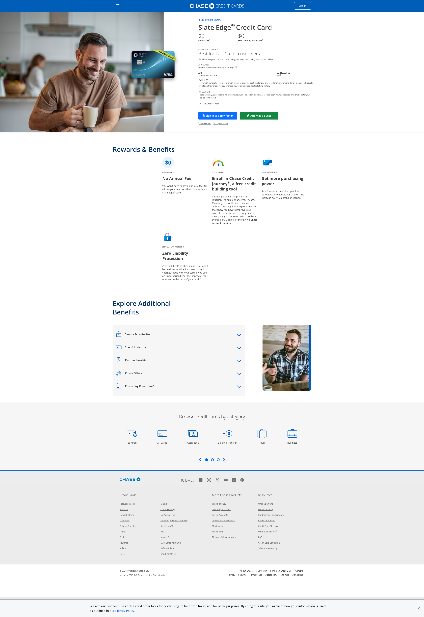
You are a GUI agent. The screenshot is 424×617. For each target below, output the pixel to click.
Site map (285, 574)
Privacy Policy (124, 611)
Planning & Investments (224, 537)
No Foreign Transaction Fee (173, 520)
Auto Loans (217, 531)
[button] (418, 608)
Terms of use (256, 574)
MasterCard (166, 537)
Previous (200, 459)
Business (292, 442)
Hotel (122, 553)
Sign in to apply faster (221, 117)
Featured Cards (127, 503)
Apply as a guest (264, 117)
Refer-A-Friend (167, 548)
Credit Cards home (211, 20)
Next (224, 459)
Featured (132, 442)
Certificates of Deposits (223, 520)
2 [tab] (212, 459)
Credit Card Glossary (268, 525)
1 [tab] (206, 459)
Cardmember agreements (271, 514)
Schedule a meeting (267, 548)
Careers (299, 570)
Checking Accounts (221, 509)
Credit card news (266, 520)
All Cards (162, 442)
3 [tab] (218, 459)
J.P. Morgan (261, 570)
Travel (262, 442)
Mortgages (217, 525)
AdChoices (297, 574)
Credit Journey (219, 503)
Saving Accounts (220, 514)
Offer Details (205, 123)
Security (242, 574)
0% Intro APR (166, 525)
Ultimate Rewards (267, 531)
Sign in (305, 5)
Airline (123, 548)
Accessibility (271, 574)
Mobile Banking (265, 509)
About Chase (246, 570)
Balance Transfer (227, 442)
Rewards (124, 542)
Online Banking (265, 503)
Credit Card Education (269, 542)
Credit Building (167, 509)
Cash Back (193, 442)
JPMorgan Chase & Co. (281, 570)
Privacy (231, 574)
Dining (163, 503)
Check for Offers (168, 553)
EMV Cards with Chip (170, 542)
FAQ (260, 537)
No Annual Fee (167, 514)
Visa (162, 531)
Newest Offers (127, 514)
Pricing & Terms (220, 123)
